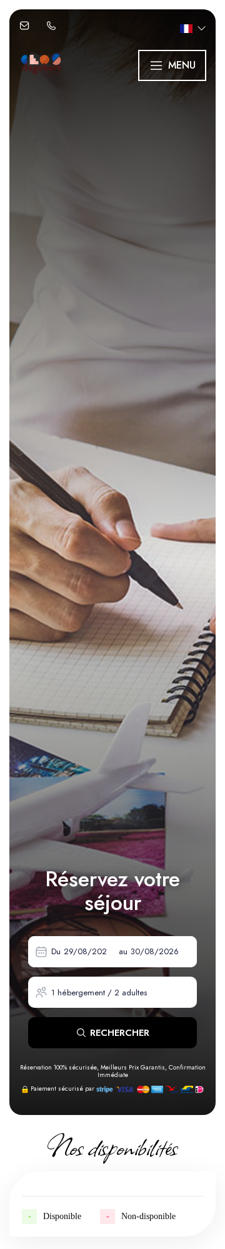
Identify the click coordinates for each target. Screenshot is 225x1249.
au (123, 951)
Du (56, 951)
